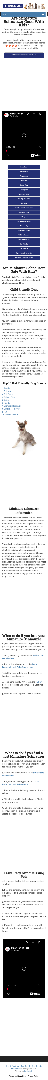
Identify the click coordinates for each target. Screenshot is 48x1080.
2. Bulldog (6, 391)
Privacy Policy (33, 1076)
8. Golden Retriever (10, 409)
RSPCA (39, 682)
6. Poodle (6, 403)
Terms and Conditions (17, 1076)
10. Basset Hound (10, 415)
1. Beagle (6, 388)
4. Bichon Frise (8, 397)
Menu (4, 14)
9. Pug (4, 412)
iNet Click (28, 1071)
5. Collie (5, 400)
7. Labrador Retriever (11, 406)
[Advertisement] (24, 85)
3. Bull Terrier (7, 394)
